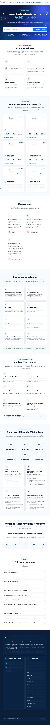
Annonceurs (29, 694)
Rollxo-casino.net (11, 181)
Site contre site (25, 2)
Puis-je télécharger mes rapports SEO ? (12, 613)
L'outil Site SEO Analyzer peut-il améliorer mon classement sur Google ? (19, 622)
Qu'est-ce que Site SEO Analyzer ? (11, 572)
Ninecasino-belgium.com (35, 155)
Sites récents (29, 675)
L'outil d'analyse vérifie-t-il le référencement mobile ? (15, 599)
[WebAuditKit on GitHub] (14, 671)
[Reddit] (8, 671)
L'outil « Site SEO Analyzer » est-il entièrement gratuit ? (15, 576)
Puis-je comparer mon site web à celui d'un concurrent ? (16, 609)
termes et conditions (31, 687)
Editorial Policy (30, 697)
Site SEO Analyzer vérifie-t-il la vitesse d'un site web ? (15, 595)
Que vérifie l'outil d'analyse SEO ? (11, 581)
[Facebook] (6, 671)
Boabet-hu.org (10, 155)
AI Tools (29, 662)
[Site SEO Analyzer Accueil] (5, 2)
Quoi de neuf (29, 684)
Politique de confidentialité (32, 691)
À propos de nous (30, 681)
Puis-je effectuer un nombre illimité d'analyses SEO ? (15, 590)
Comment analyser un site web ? (11, 586)
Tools (31, 2)
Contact (28, 678)
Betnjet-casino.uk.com (35, 181)
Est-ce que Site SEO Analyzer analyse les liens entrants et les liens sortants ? (20, 604)
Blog (28, 672)
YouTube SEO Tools (37, 2)
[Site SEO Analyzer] (8, 638)
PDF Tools (44, 2)
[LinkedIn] (11, 671)
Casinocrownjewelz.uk (12, 129)
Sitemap (28, 700)
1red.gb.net (32, 129)
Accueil (10, 2)
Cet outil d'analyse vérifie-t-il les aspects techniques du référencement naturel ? (21, 618)
